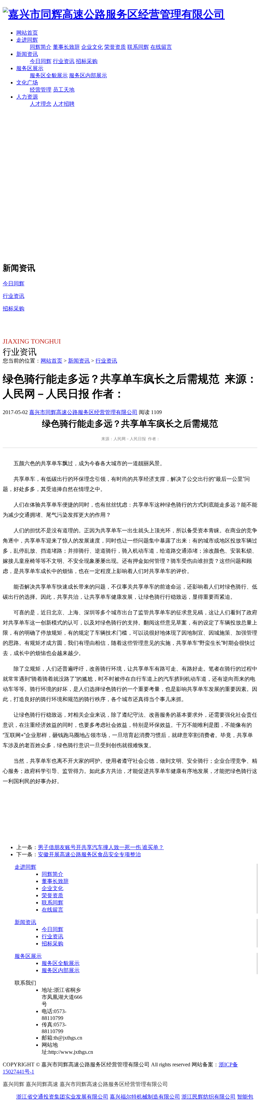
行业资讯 (63, 61)
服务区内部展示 (88, 75)
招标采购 (87, 61)
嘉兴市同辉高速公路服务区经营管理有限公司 (83, 412)
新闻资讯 (27, 54)
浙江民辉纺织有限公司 (208, 1097)
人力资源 (27, 97)
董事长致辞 (66, 47)
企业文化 (92, 47)
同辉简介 (40, 47)
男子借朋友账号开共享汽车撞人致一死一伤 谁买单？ (101, 847)
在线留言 (161, 47)
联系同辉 (138, 47)
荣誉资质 (115, 47)
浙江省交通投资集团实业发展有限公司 (62, 1097)
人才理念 (40, 104)
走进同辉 (27, 40)
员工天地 (63, 90)
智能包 (245, 1097)
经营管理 (40, 90)
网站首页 (27, 33)
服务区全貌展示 (49, 75)
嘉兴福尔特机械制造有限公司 (145, 1097)
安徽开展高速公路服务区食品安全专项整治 (89, 854)
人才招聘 (63, 104)
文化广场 (27, 82)
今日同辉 (40, 61)
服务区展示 (29, 68)
